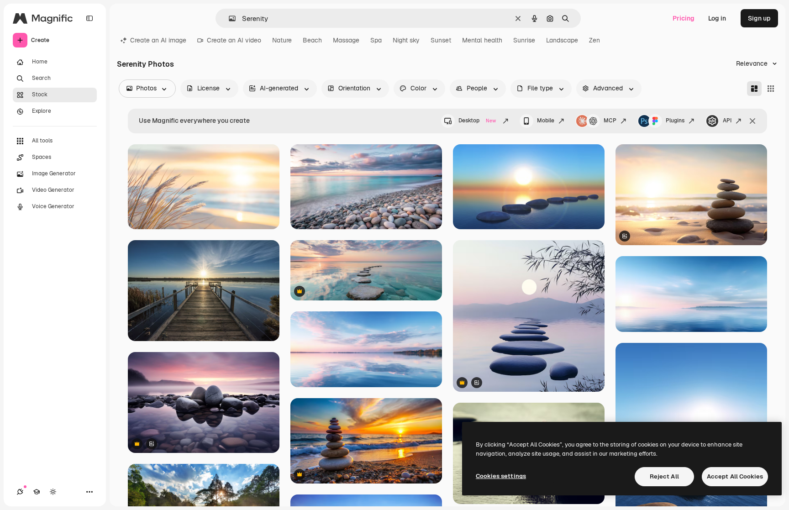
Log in (717, 18)
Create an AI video (234, 40)
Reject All (664, 476)
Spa (376, 40)
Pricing (683, 18)
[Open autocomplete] (228, 18)
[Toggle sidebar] (89, 18)
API (727, 120)
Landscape (562, 40)
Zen (594, 40)
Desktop (477, 120)
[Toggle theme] (53, 491)
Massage (346, 40)
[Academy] (36, 491)
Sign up (759, 18)
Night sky (406, 40)
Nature (282, 40)
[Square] (770, 88)
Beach (312, 40)
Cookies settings (501, 476)
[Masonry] (754, 88)
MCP (610, 120)
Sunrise (524, 40)
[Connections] (20, 491)
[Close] (752, 121)
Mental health (482, 40)
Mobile (545, 120)
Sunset (441, 40)
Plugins (675, 120)
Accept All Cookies (735, 476)
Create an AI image (158, 40)
